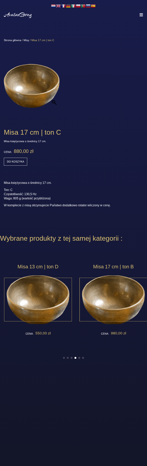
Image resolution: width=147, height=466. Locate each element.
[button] (64, 358)
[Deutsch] (68, 5)
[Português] (83, 5)
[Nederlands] (53, 5)
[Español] (93, 5)
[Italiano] (73, 5)
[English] (58, 5)
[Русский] (88, 5)
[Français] (63, 5)
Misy (26, 40)
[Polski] (78, 5)
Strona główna (12, 40)
